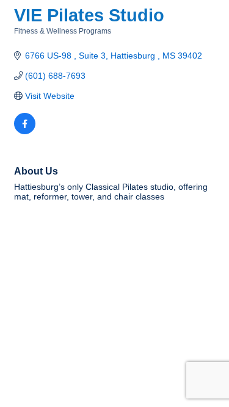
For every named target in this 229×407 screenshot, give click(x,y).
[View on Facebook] (24, 131)
